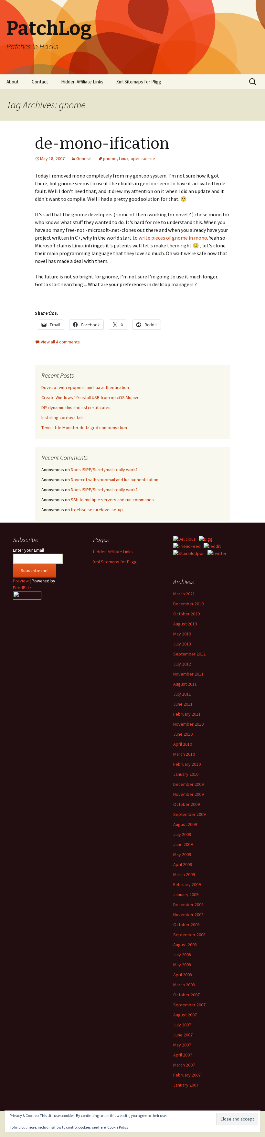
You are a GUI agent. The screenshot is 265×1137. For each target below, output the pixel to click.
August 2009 (185, 824)
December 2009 (188, 784)
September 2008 (189, 934)
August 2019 (185, 624)
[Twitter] (217, 553)
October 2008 (186, 924)
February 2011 (187, 714)
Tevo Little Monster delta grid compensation (84, 427)
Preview (21, 581)
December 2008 (188, 904)
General (83, 158)
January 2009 (185, 894)
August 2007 (185, 1015)
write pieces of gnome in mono (173, 237)
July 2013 (182, 644)
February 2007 (187, 1075)
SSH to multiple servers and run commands (112, 500)
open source (143, 158)
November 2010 (188, 724)
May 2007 (182, 1045)
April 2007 (182, 1055)
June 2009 (183, 844)
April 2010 (182, 744)
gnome (110, 158)
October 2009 (186, 804)
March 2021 (184, 594)
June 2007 (183, 1035)
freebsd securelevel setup (97, 510)
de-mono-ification (102, 143)
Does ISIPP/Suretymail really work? (104, 469)
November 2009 (188, 794)
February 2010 (187, 764)
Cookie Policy (118, 1127)
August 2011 (185, 684)
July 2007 (182, 1025)
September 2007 (189, 1005)
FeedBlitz (22, 587)
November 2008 (188, 914)
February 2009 (187, 884)
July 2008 (182, 955)
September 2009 (189, 814)
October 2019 (186, 614)
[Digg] (206, 539)
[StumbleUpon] (189, 553)
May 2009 (182, 854)
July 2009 (182, 834)
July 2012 (182, 664)
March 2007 (184, 1065)
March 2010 (184, 754)
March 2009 (184, 874)
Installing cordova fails (63, 417)
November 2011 (188, 674)
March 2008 (184, 985)
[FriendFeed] (187, 546)
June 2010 (183, 734)
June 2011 (183, 704)
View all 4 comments (60, 342)
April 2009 (182, 864)
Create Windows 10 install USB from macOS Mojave (90, 397)
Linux (123, 158)
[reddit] (212, 546)
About (12, 82)
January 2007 (185, 1085)
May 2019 (182, 634)
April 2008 (182, 975)
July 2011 (182, 694)
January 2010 (185, 774)
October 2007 (186, 995)
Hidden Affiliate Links (82, 82)
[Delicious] (184, 539)
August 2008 (185, 945)
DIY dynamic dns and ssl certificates (76, 407)
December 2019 (188, 604)
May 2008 (182, 965)
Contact (40, 82)
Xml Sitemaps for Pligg (138, 82)
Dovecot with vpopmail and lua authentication (85, 387)
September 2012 (189, 654)
